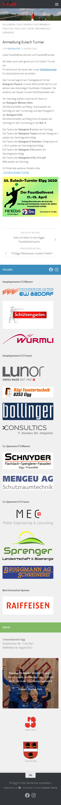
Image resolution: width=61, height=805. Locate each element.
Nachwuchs (42, 28)
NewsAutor (13, 48)
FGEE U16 (8, 28)
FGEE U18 (20, 28)
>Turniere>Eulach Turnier (16, 172)
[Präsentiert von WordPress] (20, 788)
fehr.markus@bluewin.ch (30, 693)
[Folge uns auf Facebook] (51, 270)
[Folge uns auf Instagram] (56, 270)
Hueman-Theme (49, 788)
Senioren (8, 32)
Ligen (30, 28)
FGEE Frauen (24, 24)
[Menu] (57, 4)
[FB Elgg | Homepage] (11, 4)
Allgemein (9, 24)
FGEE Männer (41, 24)
